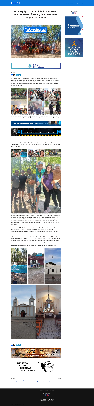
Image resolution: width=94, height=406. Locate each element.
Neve (12, 404)
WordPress (21, 404)
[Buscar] (82, 3)
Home (67, 3)
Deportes (52, 390)
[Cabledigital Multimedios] (15, 3)
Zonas (46, 390)
